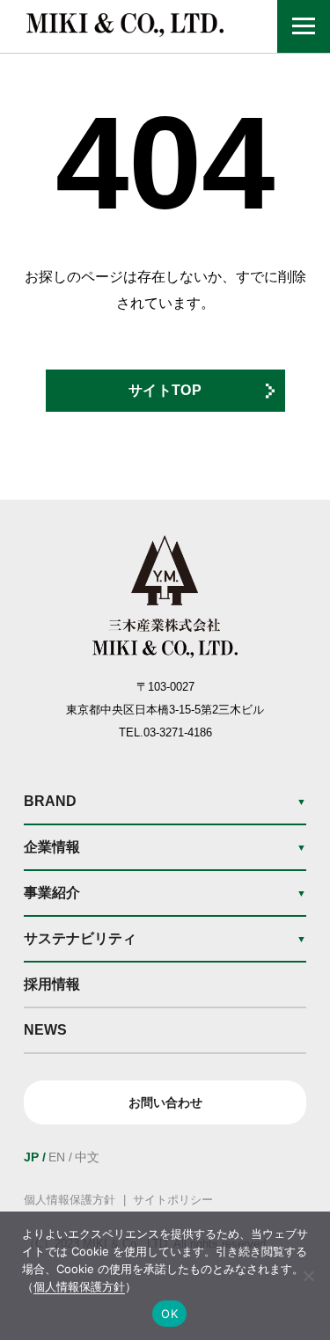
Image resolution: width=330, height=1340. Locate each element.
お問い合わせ (165, 1102)
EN (56, 1157)
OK (169, 1314)
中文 (87, 1157)
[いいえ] (308, 1276)
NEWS (45, 1029)
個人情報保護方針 (69, 1199)
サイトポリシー (173, 1199)
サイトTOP (165, 390)
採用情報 (52, 984)
